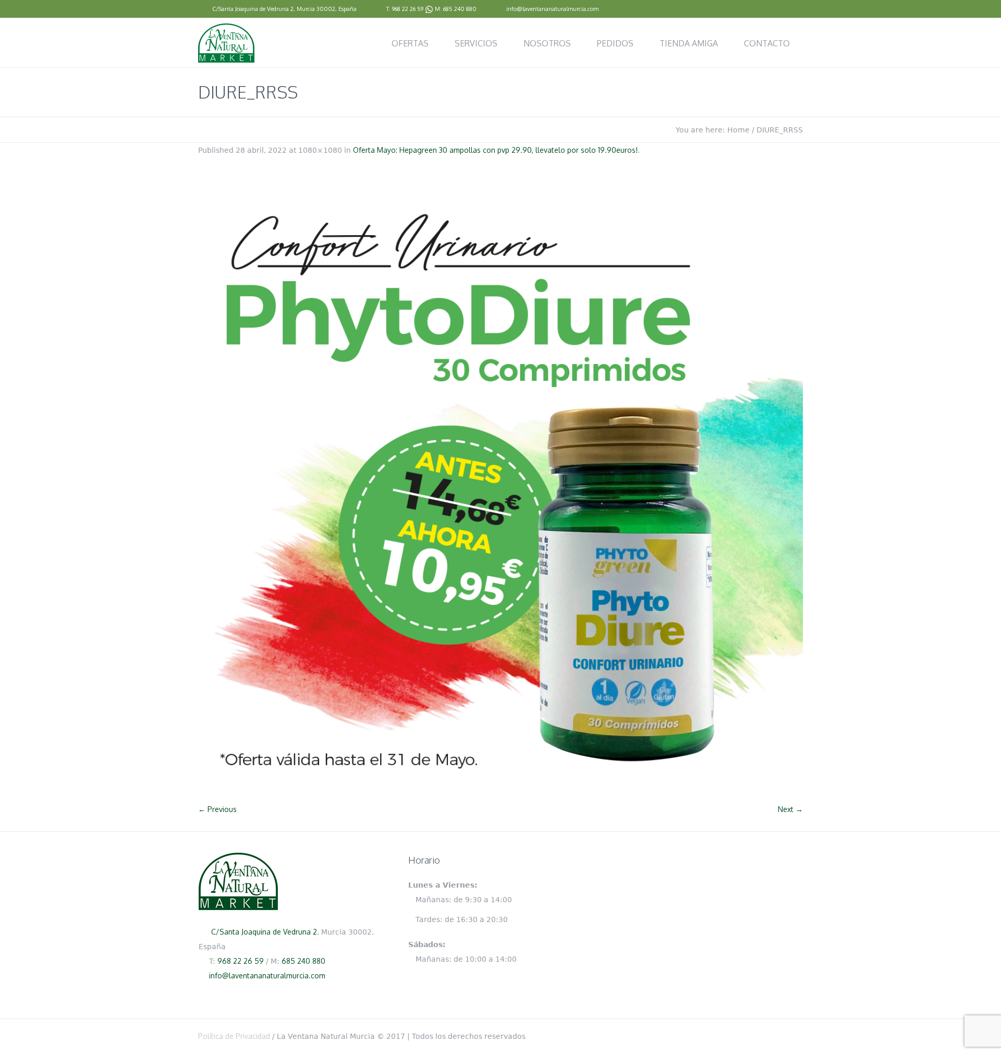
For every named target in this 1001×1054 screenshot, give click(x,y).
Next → (790, 809)
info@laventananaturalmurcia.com (552, 9)
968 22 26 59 (407, 9)
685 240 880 (460, 9)
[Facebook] (797, 9)
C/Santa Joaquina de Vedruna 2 (253, 9)
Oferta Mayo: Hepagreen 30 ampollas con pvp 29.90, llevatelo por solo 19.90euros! (495, 150)
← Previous (217, 809)
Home (738, 130)
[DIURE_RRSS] (500, 485)
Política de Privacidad (234, 1036)
